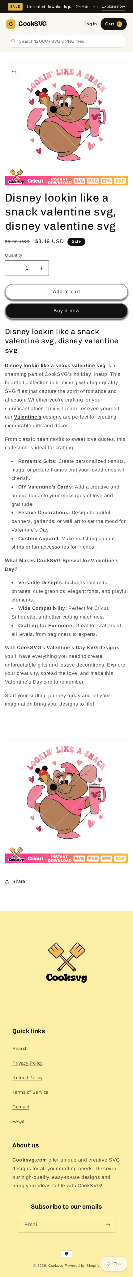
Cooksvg (55, 1265)
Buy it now (66, 310)
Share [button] (18, 881)
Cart (112, 23)
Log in (91, 23)
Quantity (13, 255)
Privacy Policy (27, 1063)
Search (20, 1048)
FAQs (18, 1121)
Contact (20, 1106)
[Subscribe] (108, 1224)
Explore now (113, 6)
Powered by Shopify (82, 1265)
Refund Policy (27, 1077)
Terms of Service (30, 1092)
